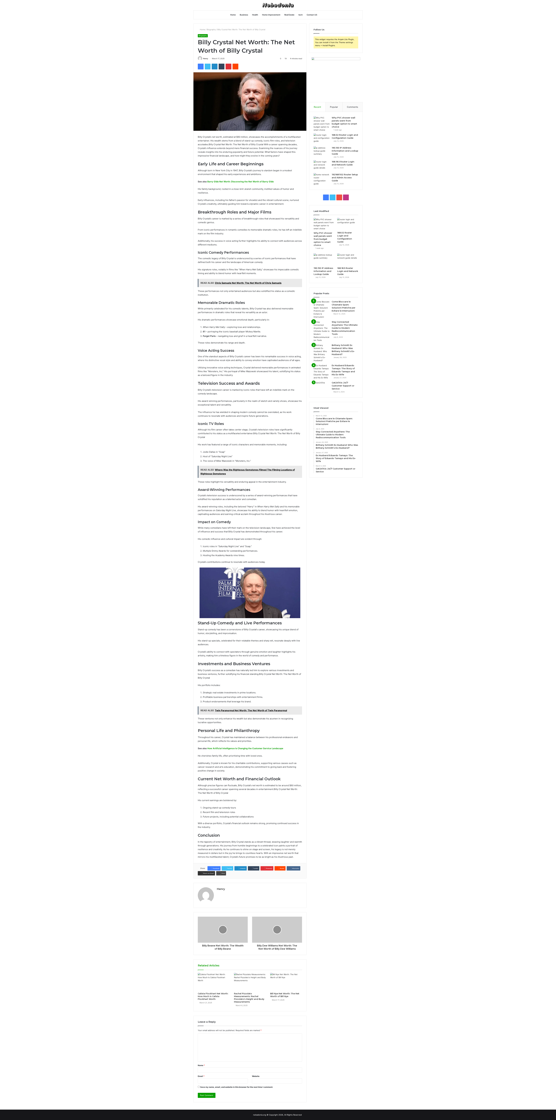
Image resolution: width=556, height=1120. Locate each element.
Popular (334, 107)
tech (300, 15)
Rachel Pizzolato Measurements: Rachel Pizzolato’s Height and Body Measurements (249, 997)
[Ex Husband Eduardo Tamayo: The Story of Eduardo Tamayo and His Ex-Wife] (322, 371)
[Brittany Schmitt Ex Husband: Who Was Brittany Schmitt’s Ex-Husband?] (322, 353)
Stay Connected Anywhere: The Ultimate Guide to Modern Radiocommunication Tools (344, 328)
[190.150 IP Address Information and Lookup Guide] (322, 151)
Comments (352, 107)
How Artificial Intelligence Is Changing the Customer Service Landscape (245, 748)
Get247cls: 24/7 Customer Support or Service (343, 385)
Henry (205, 58)
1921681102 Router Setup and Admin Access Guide (345, 177)
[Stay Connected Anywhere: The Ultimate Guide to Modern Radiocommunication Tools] (322, 331)
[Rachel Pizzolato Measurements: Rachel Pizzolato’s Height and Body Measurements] (250, 982)
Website (255, 1076)
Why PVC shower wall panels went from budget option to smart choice (323, 239)
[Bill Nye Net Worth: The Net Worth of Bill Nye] (286, 982)
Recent (317, 107)
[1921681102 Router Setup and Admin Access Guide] (322, 179)
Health (255, 15)
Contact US (312, 15)
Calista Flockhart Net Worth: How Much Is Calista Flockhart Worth (213, 996)
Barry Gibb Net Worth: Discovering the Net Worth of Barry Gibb (240, 181)
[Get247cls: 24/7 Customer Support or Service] (322, 386)
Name (201, 1065)
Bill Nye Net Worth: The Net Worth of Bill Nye (284, 995)
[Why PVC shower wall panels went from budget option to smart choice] (322, 123)
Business (244, 15)
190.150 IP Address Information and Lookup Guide (345, 151)
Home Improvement (271, 15)
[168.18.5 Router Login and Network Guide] (322, 165)
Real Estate (289, 15)
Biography (211, 29)
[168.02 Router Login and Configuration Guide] (322, 138)
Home (233, 15)
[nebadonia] (278, 5)
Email (201, 1076)
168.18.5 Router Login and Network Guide (347, 271)
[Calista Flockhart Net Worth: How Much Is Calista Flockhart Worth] (214, 982)
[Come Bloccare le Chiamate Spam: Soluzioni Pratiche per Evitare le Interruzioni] (322, 309)
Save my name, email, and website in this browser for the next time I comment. (236, 1087)
